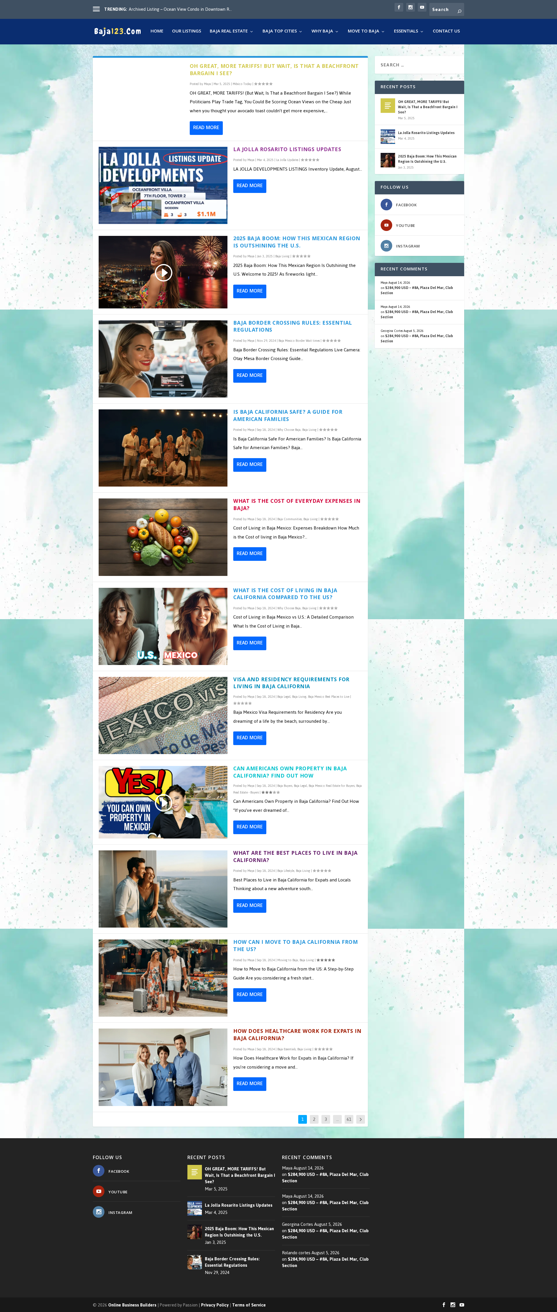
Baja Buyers (284, 786)
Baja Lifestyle (285, 871)
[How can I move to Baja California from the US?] (163, 978)
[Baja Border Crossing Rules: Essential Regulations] (163, 358)
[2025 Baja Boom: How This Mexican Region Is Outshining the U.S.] (388, 160)
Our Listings (186, 32)
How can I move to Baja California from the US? (295, 946)
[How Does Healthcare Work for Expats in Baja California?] (163, 1067)
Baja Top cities (280, 32)
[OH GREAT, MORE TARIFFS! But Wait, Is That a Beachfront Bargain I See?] (388, 105)
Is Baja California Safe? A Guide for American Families (287, 416)
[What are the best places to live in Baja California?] (163, 889)
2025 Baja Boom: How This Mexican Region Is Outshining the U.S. (296, 243)
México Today (242, 84)
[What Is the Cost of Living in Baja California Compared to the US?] (163, 626)
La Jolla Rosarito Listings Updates (287, 150)
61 (349, 1119)
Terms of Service (249, 1305)
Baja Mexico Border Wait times (299, 341)
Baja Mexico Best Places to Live (328, 697)
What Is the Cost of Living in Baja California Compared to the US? (285, 595)
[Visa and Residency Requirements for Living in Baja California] (163, 715)
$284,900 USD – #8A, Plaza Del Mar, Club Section (417, 290)
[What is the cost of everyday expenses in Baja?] (163, 537)
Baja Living (282, 256)
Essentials (406, 32)
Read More (206, 128)
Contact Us (446, 32)
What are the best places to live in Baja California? (295, 857)
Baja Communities (289, 519)
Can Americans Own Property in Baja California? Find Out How (290, 773)
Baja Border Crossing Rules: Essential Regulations (292, 327)
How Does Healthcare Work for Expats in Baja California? (297, 1035)
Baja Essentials (286, 1049)
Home (157, 32)
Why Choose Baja (289, 430)
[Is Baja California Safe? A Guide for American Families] (163, 448)
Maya (207, 84)
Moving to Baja (287, 960)
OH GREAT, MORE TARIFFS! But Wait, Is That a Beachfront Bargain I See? (274, 70)
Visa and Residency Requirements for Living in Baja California (291, 684)
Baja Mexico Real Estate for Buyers (332, 786)
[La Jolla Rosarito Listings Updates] (163, 185)
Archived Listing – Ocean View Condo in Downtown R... (180, 9)
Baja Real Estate (229, 32)
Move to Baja (363, 32)
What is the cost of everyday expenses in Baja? (296, 505)
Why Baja (322, 32)
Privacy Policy (215, 1305)
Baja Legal (283, 697)
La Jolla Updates (287, 160)
